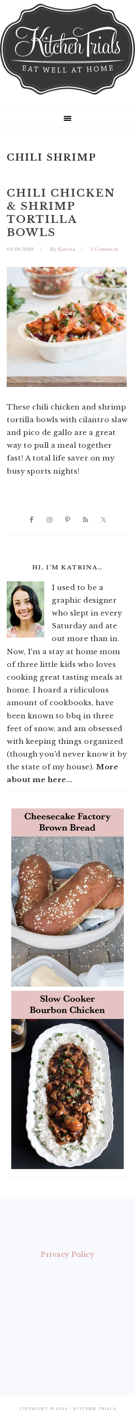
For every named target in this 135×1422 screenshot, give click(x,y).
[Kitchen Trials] (67, 96)
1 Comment (104, 249)
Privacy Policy (67, 1254)
